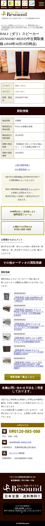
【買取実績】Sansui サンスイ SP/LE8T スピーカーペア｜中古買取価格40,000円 (28, 352)
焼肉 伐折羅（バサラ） (23, 508)
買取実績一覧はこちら (22, 376)
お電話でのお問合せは (22, 228)
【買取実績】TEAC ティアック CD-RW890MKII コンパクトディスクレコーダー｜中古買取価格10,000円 (29, 326)
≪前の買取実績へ (22, 165)
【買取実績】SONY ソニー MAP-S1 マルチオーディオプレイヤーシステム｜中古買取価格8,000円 (28, 340)
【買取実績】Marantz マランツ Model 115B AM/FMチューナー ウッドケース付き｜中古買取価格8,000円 (28, 312)
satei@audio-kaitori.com (20, 442)
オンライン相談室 (17, 453)
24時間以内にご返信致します (22, 213)
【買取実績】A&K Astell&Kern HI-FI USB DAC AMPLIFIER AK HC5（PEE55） (28, 299)
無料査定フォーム (28, 189)
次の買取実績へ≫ (22, 169)
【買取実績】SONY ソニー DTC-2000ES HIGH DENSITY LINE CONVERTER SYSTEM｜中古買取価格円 (28, 365)
